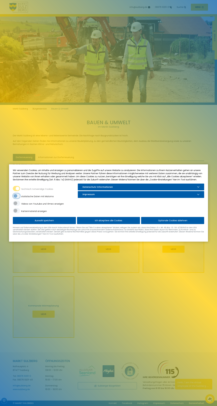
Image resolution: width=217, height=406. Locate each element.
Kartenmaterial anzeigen (34, 211)
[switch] (16, 195)
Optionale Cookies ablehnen (172, 220)
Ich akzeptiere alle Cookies (108, 220)
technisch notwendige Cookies (37, 189)
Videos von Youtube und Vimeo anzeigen (42, 204)
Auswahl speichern (44, 220)
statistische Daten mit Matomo (37, 196)
